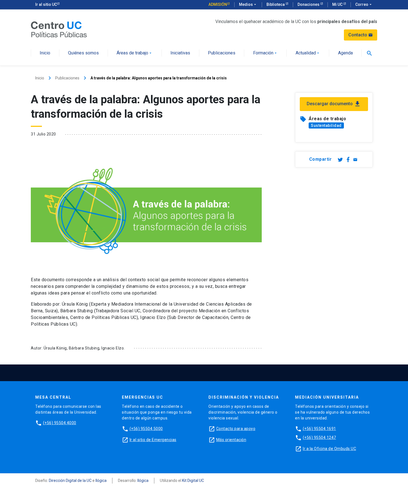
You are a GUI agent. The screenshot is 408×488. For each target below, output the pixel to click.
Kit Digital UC (193, 480)
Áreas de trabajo (135, 53)
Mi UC (337, 4)
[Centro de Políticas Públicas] (59, 29)
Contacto (360, 34)
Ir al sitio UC (46, 4)
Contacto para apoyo (236, 428)
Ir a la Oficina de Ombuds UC (329, 448)
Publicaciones (221, 53)
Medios (248, 4)
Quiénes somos (83, 53)
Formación (265, 53)
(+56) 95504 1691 (319, 428)
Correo (364, 4)
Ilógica (101, 480)
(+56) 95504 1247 (319, 437)
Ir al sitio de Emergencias (153, 439)
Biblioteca (276, 4)
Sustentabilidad (326, 125)
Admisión (217, 4)
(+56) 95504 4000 (59, 423)
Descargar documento (334, 103)
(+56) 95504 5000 (146, 428)
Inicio (45, 53)
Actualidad (308, 53)
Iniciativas (180, 53)
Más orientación (231, 439)
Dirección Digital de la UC (70, 480)
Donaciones (309, 4)
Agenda (345, 53)
